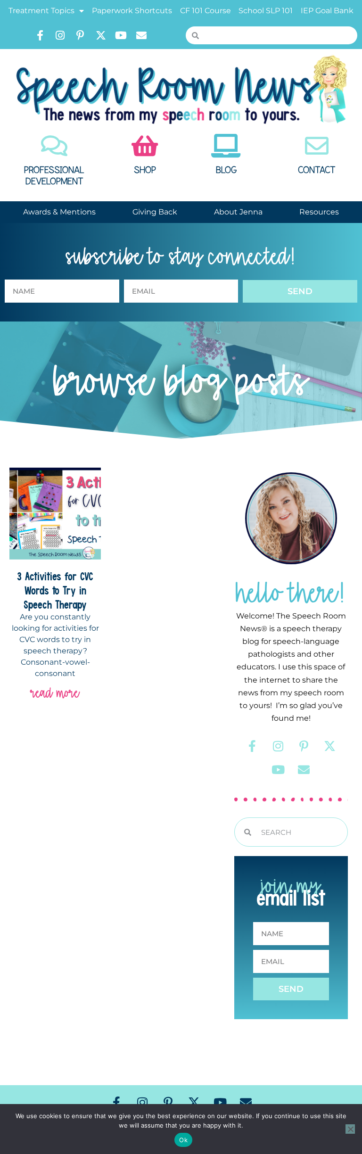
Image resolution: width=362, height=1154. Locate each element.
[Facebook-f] (40, 35)
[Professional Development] (54, 145)
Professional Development (54, 176)
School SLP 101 (266, 10)
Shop (145, 170)
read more (55, 692)
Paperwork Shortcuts (132, 10)
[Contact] (317, 145)
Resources (319, 211)
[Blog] (226, 145)
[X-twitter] (101, 35)
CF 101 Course (205, 10)
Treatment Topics (41, 10)
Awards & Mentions (59, 211)
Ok (183, 1140)
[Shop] (144, 145)
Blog (226, 170)
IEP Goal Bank (327, 10)
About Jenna (238, 211)
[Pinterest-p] (80, 35)
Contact (317, 170)
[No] (350, 1129)
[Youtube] (121, 35)
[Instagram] (60, 35)
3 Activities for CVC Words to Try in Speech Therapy (55, 590)
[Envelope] (141, 35)
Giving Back (154, 211)
